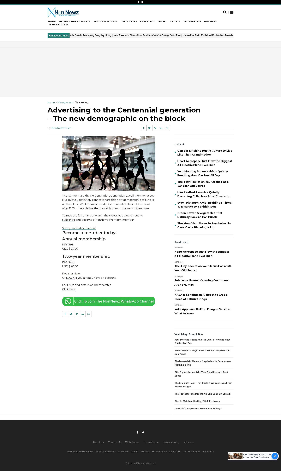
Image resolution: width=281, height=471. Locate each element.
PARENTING (175, 451)
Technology (192, 21)
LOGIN (70, 277)
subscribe (68, 219)
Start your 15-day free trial (79, 228)
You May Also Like (188, 334)
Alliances (189, 442)
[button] (231, 12)
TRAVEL (135, 451)
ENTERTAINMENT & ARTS (80, 451)
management (65, 102)
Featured (181, 242)
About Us (98, 442)
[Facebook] (138, 2)
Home (52, 21)
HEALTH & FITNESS (106, 451)
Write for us (132, 442)
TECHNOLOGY (159, 451)
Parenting (147, 21)
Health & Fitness (106, 21)
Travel (162, 21)
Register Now (71, 273)
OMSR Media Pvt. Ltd (144, 463)
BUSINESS (123, 451)
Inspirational (59, 24)
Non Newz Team (61, 128)
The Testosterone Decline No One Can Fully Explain (202, 393)
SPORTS (145, 451)
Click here (68, 289)
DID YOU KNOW (192, 451)
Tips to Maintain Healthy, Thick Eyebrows (197, 401)
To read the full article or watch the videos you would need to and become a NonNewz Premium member (102, 217)
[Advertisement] (140, 72)
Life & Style (128, 21)
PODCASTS (208, 451)
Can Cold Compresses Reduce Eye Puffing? (198, 408)
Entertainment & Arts (74, 21)
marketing (82, 102)
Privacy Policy (171, 442)
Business (210, 21)
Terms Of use (151, 442)
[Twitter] (142, 2)
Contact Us (114, 442)
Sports (175, 21)
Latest (179, 144)
